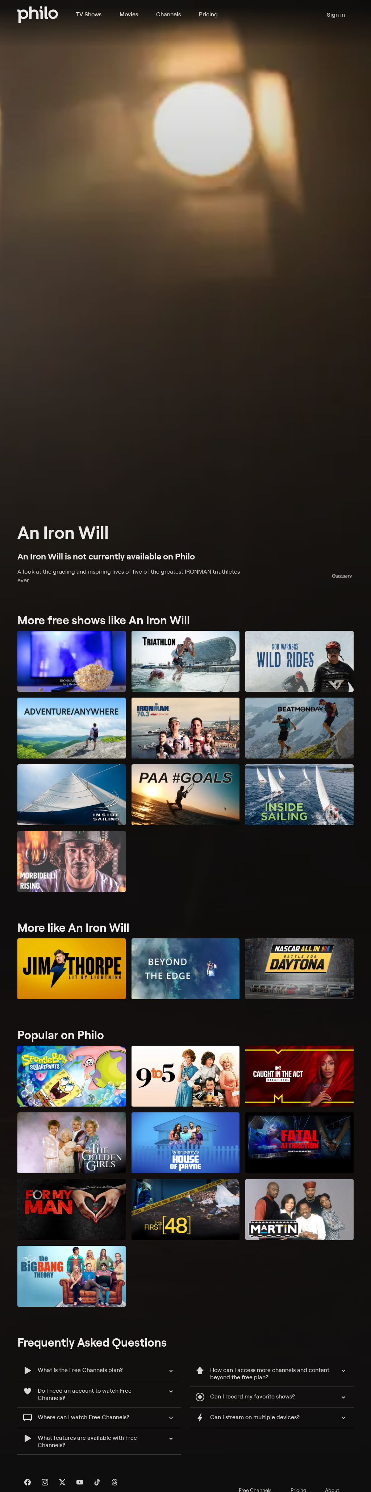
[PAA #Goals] (186, 794)
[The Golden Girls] (71, 1142)
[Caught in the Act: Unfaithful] (299, 1076)
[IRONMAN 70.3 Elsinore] (186, 728)
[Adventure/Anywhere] (71, 728)
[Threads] (114, 1482)
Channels (168, 14)
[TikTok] (97, 1482)
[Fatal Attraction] (299, 1142)
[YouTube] (79, 1482)
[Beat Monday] (299, 728)
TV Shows (88, 14)
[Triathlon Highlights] (186, 661)
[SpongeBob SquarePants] (71, 1076)
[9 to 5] (186, 1076)
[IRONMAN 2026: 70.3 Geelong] (71, 661)
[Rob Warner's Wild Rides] (299, 661)
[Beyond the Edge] (186, 968)
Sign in (336, 14)
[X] (62, 1482)
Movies (129, 14)
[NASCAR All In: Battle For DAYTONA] (299, 968)
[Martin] (299, 1209)
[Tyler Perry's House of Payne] (186, 1142)
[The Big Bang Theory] (71, 1276)
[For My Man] (71, 1209)
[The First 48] (186, 1209)
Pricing (208, 14)
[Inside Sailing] (71, 794)
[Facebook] (27, 1482)
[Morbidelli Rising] (71, 861)
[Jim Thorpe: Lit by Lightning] (71, 968)
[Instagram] (45, 1482)
